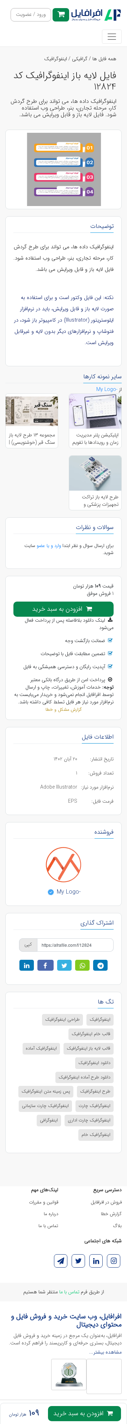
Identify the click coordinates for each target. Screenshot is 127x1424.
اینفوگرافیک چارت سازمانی (45, 1105)
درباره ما (51, 1214)
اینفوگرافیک (55, 59)
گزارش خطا (111, 1214)
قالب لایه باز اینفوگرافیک (88, 1048)
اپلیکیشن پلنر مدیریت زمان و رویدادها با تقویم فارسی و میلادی (95, 438)
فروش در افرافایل (106, 1202)
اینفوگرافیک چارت (94, 1105)
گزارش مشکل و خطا (63, 709)
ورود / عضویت (31, 15)
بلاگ (117, 1226)
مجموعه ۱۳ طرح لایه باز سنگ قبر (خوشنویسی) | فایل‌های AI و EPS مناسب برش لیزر (32, 438)
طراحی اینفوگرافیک (62, 1019)
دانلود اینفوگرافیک (94, 1063)
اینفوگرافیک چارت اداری (89, 1120)
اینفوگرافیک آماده (41, 1048)
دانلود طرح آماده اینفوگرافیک (84, 1077)
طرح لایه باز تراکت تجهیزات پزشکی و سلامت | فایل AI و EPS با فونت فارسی (96, 500)
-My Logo (68, 892)
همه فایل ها (104, 59)
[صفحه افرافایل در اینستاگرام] (113, 1261)
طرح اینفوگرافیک (95, 1091)
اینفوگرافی (49, 1120)
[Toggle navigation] (112, 37)
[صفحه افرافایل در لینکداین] (96, 1261)
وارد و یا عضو (49, 545)
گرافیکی (79, 59)
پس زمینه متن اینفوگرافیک (46, 1091)
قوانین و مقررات (43, 1202)
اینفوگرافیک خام (95, 1134)
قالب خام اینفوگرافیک (91, 1034)
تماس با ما (48, 1226)
